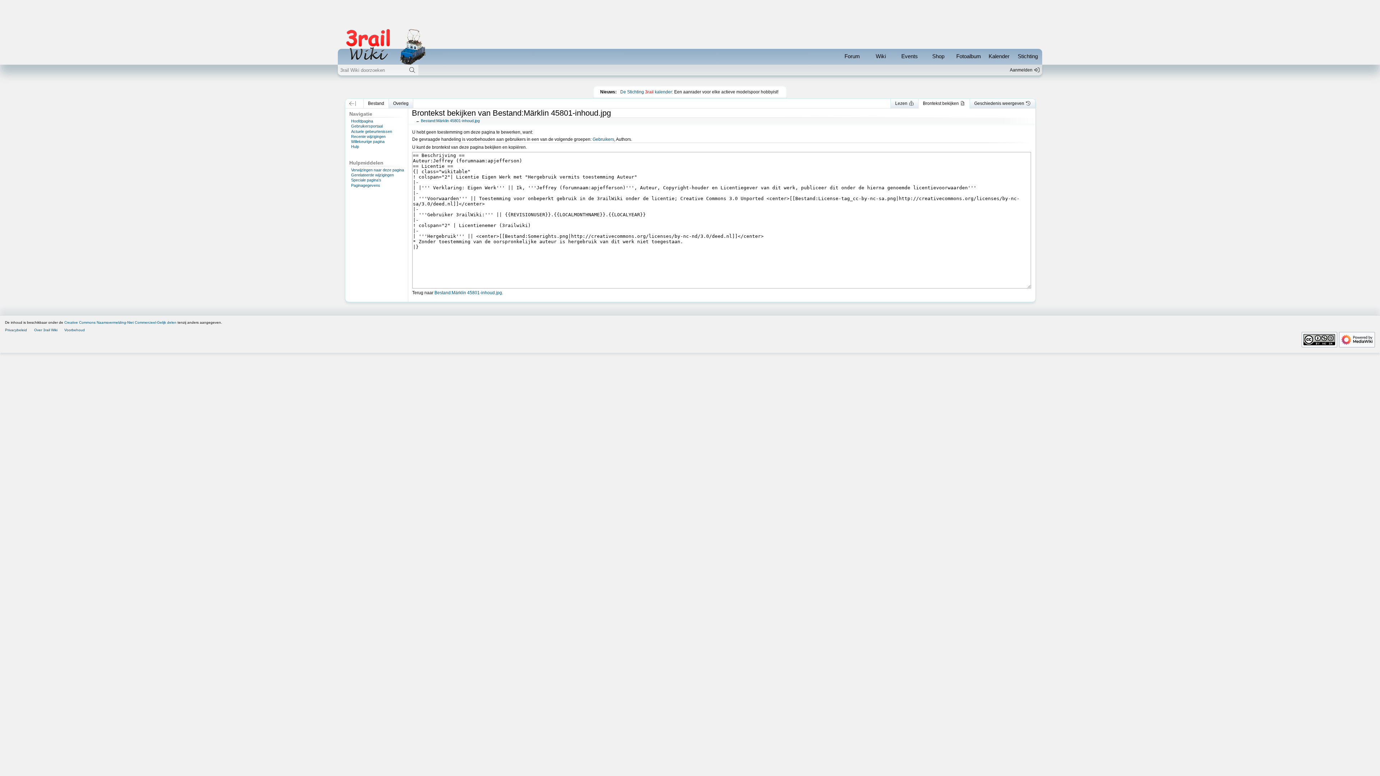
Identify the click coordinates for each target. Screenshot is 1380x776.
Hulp (355, 146)
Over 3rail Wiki (46, 330)
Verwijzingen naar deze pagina (377, 170)
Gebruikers (603, 139)
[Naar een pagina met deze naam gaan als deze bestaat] (412, 70)
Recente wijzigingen (368, 136)
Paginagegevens (365, 185)
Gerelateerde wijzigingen (372, 175)
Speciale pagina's (366, 180)
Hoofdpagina (362, 121)
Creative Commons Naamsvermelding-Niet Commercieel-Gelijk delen (120, 322)
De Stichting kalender (646, 91)
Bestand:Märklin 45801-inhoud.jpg (450, 121)
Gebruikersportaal (367, 126)
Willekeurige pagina (368, 141)
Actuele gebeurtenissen (371, 131)
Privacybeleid (16, 330)
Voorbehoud (74, 330)
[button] (352, 103)
